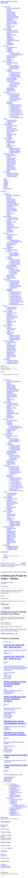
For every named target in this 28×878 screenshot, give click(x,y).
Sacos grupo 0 (13, 85)
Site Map (10, 848)
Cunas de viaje (10, 145)
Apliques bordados (11, 155)
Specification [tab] (7, 608)
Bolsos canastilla (14, 68)
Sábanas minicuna (11, 167)
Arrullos (9, 139)
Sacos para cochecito (15, 83)
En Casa (6, 46)
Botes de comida (11, 12)
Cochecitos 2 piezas (15, 74)
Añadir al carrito (4, 604)
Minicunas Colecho (15, 149)
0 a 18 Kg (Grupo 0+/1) (16, 106)
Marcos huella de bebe (12, 130)
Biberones (9, 11)
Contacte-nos (4, 855)
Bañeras (9, 33)
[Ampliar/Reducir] (1, 875)
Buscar (6, 557)
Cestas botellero (11, 159)
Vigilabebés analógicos (12, 173)
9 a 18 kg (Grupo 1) (15, 107)
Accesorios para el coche (13, 93)
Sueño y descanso (8, 138)
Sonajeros (9, 137)
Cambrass (6, 181)
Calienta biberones (11, 15)
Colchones (9, 51)
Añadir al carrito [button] (8, 675)
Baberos (9, 9)
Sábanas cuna (10, 166)
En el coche (6, 92)
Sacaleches (9, 123)
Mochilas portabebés (12, 79)
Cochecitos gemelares (15, 76)
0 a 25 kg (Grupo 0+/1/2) (16, 113)
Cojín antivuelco (11, 142)
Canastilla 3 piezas (11, 158)
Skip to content (13, 1)
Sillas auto (9, 103)
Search (5, 554)
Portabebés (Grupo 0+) (15, 104)
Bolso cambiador (14, 65)
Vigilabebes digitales (12, 176)
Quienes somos (4, 825)
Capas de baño (10, 39)
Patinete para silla (11, 90)
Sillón (8, 170)
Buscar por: (6, 556)
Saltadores (9, 135)
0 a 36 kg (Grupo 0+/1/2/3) (16, 114)
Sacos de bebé (10, 81)
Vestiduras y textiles (8, 153)
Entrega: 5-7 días (13, 633)
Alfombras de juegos (12, 125)
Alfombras (9, 48)
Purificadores (10, 60)
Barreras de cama (11, 141)
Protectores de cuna (11, 163)
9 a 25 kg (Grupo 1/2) (15, 109)
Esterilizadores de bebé (12, 18)
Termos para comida (12, 22)
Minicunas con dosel (15, 148)
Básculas (9, 36)
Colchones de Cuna (15, 53)
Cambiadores (10, 37)
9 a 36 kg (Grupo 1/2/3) (16, 110)
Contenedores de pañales (13, 40)
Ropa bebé (13, 813)
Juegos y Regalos (8, 124)
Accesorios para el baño (13, 32)
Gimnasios (9, 127)
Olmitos (6, 185)
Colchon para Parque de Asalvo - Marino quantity (13, 601)
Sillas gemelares (11, 89)
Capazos (9, 69)
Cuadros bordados (11, 160)
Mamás (5, 118)
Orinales (9, 41)
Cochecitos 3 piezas (15, 75)
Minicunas (9, 146)
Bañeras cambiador (11, 34)
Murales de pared (11, 162)
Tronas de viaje (10, 26)
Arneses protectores (15, 95)
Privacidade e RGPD (6, 867)
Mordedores (10, 19)
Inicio (2, 564)
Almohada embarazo (12, 120)
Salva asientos (13, 100)
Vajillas (8, 27)
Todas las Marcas (8, 188)
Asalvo (5, 178)
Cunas (8, 144)
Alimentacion (7, 6)
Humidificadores (11, 57)
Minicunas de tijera (14, 152)
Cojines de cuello (14, 96)
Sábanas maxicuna (11, 169)
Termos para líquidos (12, 23)
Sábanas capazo (11, 165)
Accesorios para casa (12, 47)
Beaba (5, 180)
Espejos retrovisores (15, 97)
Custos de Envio (5, 865)
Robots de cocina (11, 20)
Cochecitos (9, 71)
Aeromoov (10, 716)
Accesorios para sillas (12, 62)
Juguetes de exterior (12, 128)
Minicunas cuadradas (15, 151)
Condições (3, 864)
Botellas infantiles (11, 13)
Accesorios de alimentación (13, 8)
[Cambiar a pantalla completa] (2, 875)
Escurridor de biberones (13, 16)
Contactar (3, 826)
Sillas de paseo (13, 86)
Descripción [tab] (7, 607)
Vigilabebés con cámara (13, 174)
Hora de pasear (7, 61)
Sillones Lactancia (15, 814)
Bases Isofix (10, 102)
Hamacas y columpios (12, 55)
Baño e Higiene (7, 29)
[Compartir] (4, 875)
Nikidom (6, 184)
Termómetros (10, 44)
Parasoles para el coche (15, 99)
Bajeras (8, 156)
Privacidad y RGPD (5, 839)
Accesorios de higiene (12, 30)
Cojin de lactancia (11, 121)
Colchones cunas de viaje (16, 54)
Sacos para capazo (14, 82)
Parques (9, 58)
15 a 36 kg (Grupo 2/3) (15, 111)
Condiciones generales (6, 835)
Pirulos (5, 187)
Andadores (9, 50)
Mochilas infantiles (11, 78)
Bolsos (8, 64)
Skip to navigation (5, 1)
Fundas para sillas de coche (16, 117)
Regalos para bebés (11, 134)
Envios (2, 836)
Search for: (3, 366)
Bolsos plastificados (15, 67)
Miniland (6, 183)
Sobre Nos (3, 854)
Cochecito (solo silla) (15, 72)
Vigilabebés (6, 172)
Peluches (9, 132)
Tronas (8, 25)
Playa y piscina (10, 131)
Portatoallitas (10, 43)
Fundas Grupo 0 (14, 116)
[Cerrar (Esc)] (6, 875)
